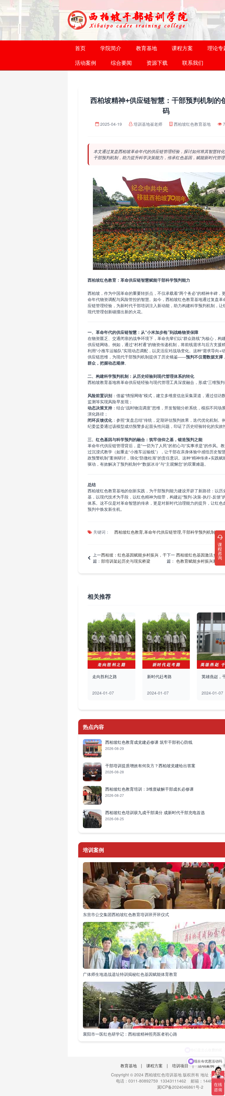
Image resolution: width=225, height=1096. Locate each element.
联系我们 (192, 62)
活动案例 (85, 62)
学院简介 (110, 48)
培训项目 (180, 1065)
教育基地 (146, 48)
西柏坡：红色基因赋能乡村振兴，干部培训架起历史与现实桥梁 (134, 558)
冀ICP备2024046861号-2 (180, 1087)
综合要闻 (121, 62)
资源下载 (157, 62)
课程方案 (182, 48)
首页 (80, 48)
